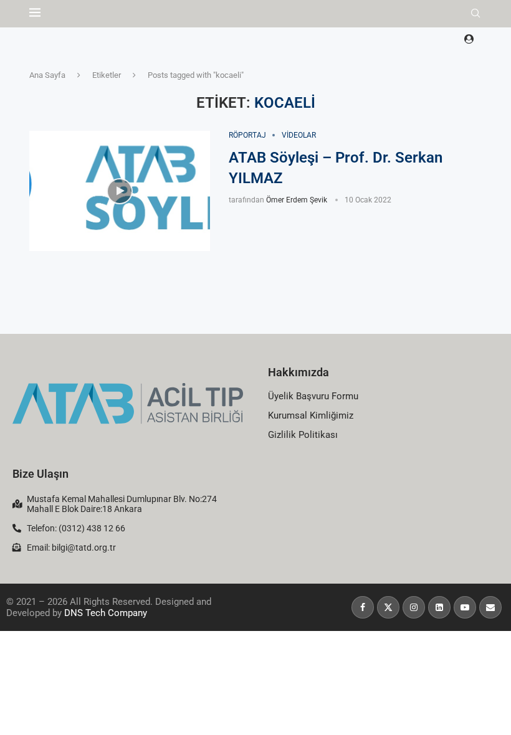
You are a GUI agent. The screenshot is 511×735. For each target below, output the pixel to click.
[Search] (475, 14)
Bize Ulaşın (40, 473)
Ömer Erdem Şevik (296, 200)
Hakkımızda (298, 372)
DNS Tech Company (105, 613)
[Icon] (120, 191)
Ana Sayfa (47, 75)
